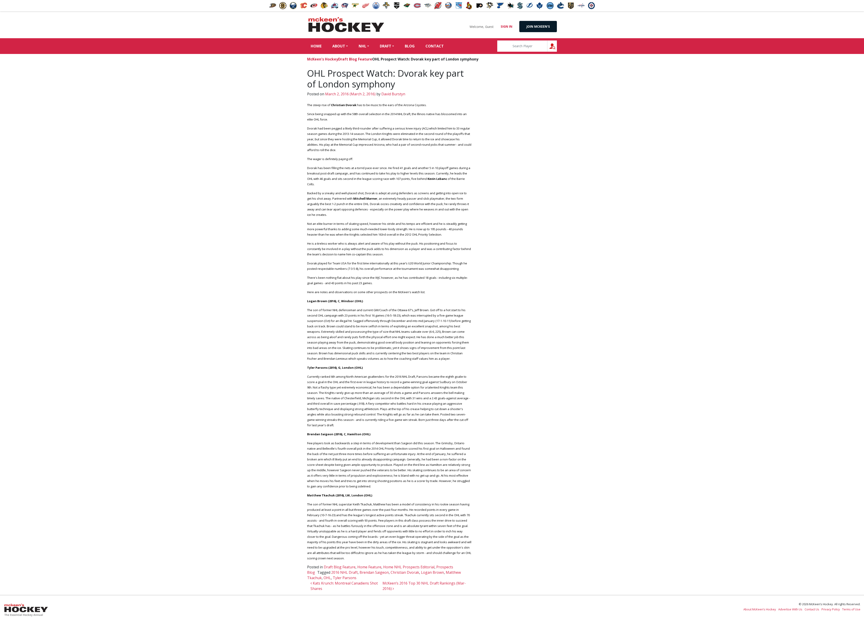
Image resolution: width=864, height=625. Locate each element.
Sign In (506, 26)
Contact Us (812, 609)
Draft (385, 46)
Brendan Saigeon (374, 572)
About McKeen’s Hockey (759, 609)
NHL (362, 46)
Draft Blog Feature (355, 59)
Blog (410, 46)
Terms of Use (851, 609)
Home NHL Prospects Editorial (408, 567)
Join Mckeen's (538, 26)
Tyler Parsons (344, 577)
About (338, 46)
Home (316, 46)
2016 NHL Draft (344, 572)
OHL (327, 577)
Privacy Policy (830, 609)
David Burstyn (392, 94)
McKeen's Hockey (346, 25)
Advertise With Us (790, 609)
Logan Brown (432, 572)
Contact (434, 46)
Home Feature (369, 567)
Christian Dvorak (405, 572)
